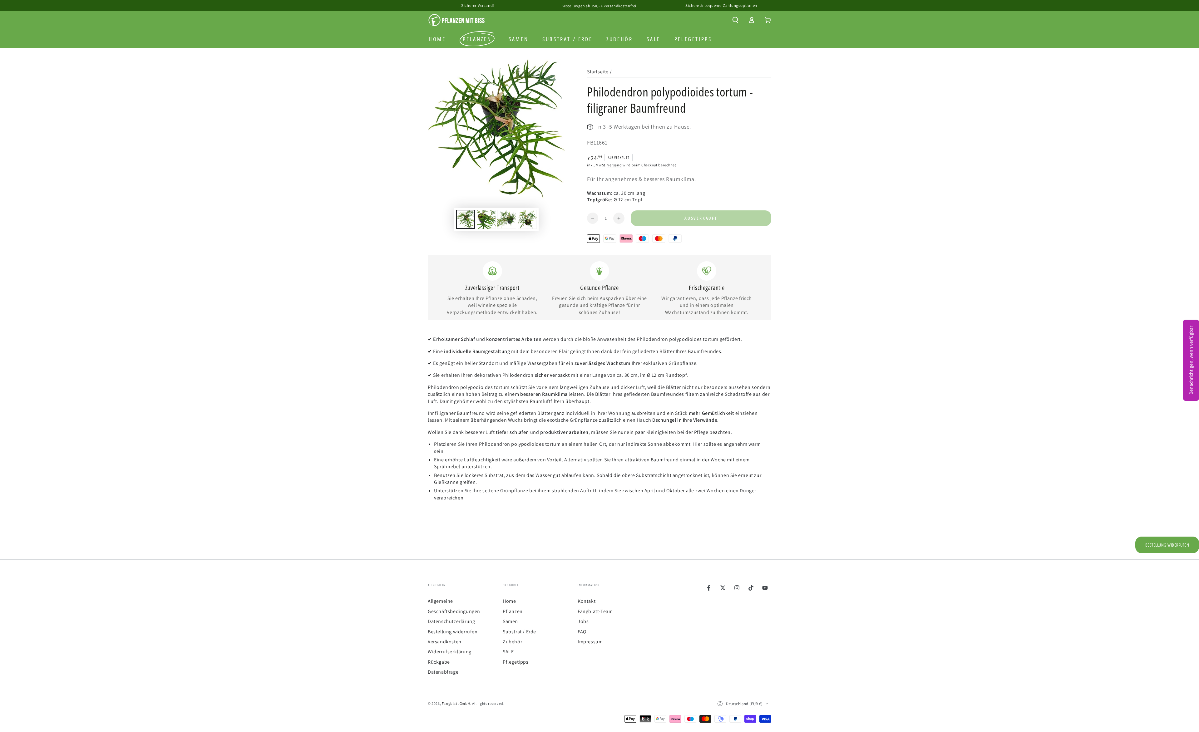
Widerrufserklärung (449, 651)
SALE (508, 651)
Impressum (590, 641)
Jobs (583, 621)
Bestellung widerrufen (453, 631)
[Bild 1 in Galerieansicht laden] (465, 219)
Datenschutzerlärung (451, 621)
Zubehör (512, 641)
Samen (510, 621)
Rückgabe (439, 662)
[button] (735, 20)
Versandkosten (444, 641)
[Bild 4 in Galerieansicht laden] (527, 219)
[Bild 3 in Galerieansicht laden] (506, 219)
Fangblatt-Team (595, 611)
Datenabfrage (443, 672)
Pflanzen (513, 611)
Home (509, 601)
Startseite (598, 71)
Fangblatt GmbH (456, 703)
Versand (614, 165)
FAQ (582, 631)
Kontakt (586, 601)
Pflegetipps (516, 662)
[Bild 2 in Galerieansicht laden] (486, 219)
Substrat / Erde (519, 631)
